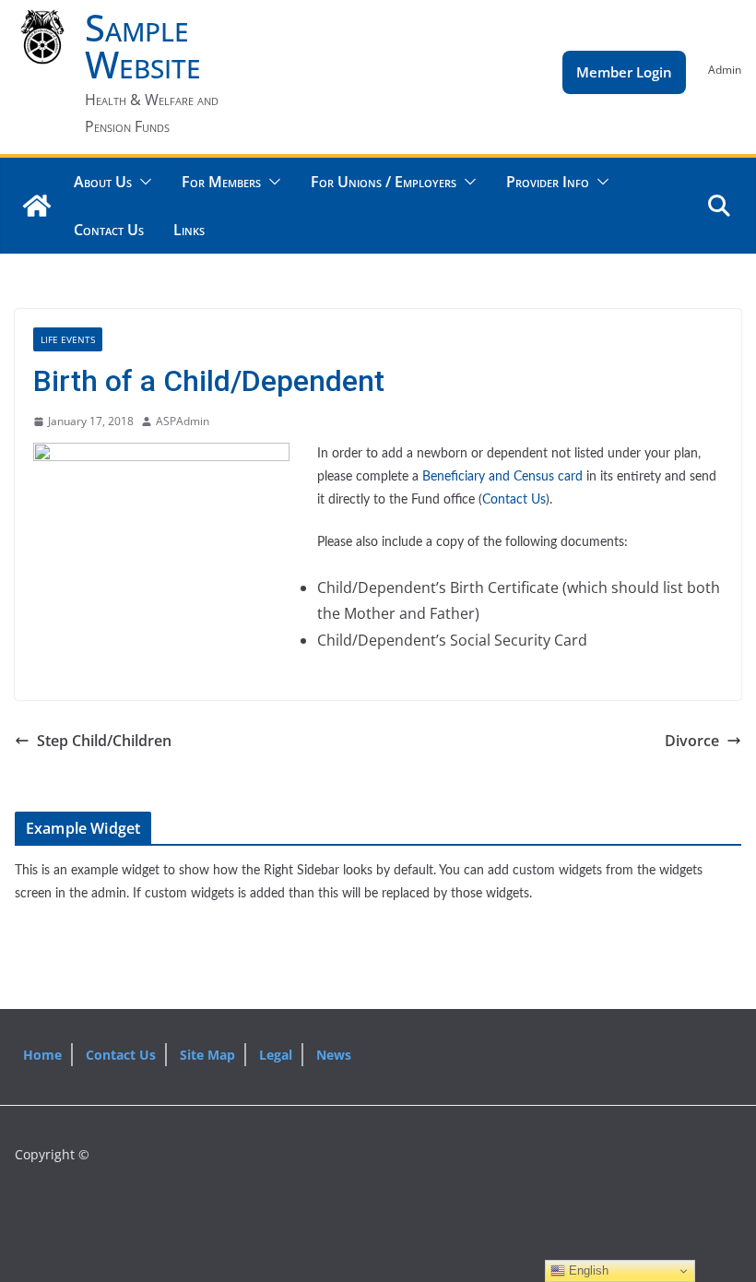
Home (42, 1054)
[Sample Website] (37, 206)
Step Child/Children (104, 740)
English (586, 1270)
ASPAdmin (182, 421)
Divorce (692, 740)
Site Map (207, 1054)
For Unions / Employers (383, 182)
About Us (103, 182)
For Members (221, 182)
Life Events (68, 339)
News (333, 1054)
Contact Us (109, 230)
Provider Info (547, 182)
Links (189, 230)
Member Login (624, 72)
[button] (142, 181)
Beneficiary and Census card (502, 476)
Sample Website (143, 45)
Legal (275, 1054)
